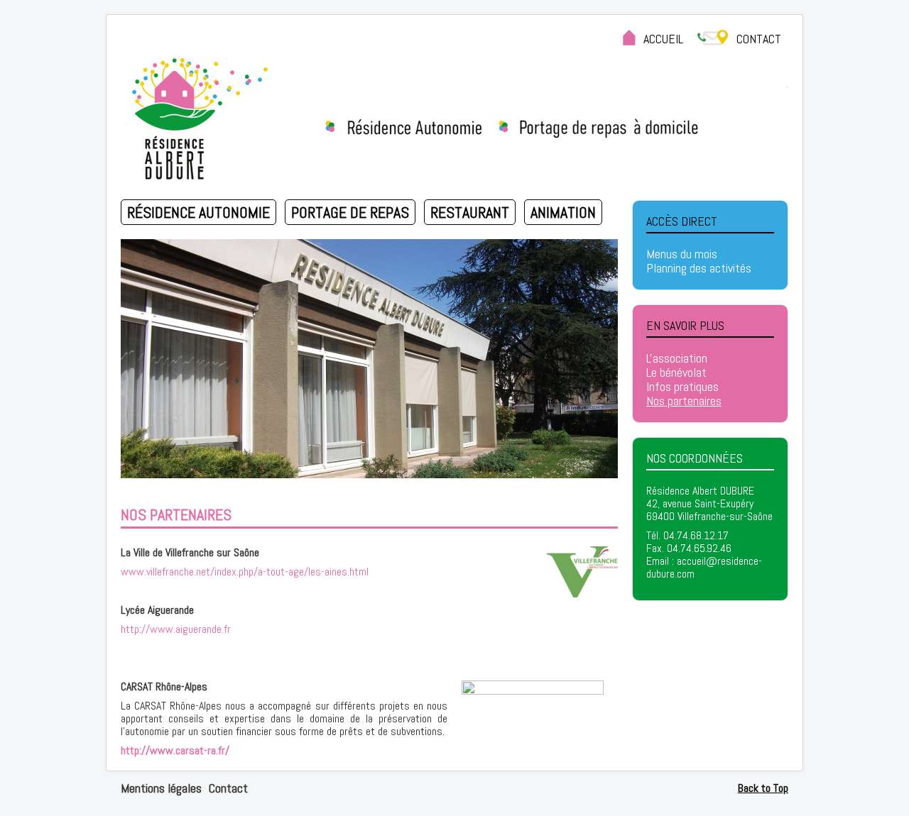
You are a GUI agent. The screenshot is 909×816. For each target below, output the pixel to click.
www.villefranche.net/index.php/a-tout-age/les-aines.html (245, 571)
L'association (676, 358)
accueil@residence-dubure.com (704, 567)
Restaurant (469, 212)
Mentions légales (161, 788)
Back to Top (763, 788)
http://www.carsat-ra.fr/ (175, 750)
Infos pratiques (682, 386)
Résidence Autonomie (198, 212)
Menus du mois (681, 254)
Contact (228, 788)
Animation (563, 212)
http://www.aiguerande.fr (176, 629)
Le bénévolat (676, 372)
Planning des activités (698, 268)
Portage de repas (350, 212)
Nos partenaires (684, 401)
